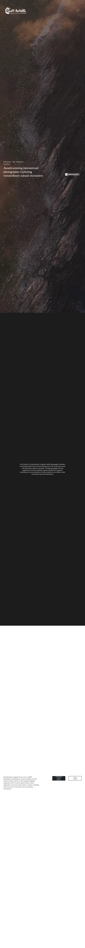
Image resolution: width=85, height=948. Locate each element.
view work (75, 778)
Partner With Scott (59, 778)
